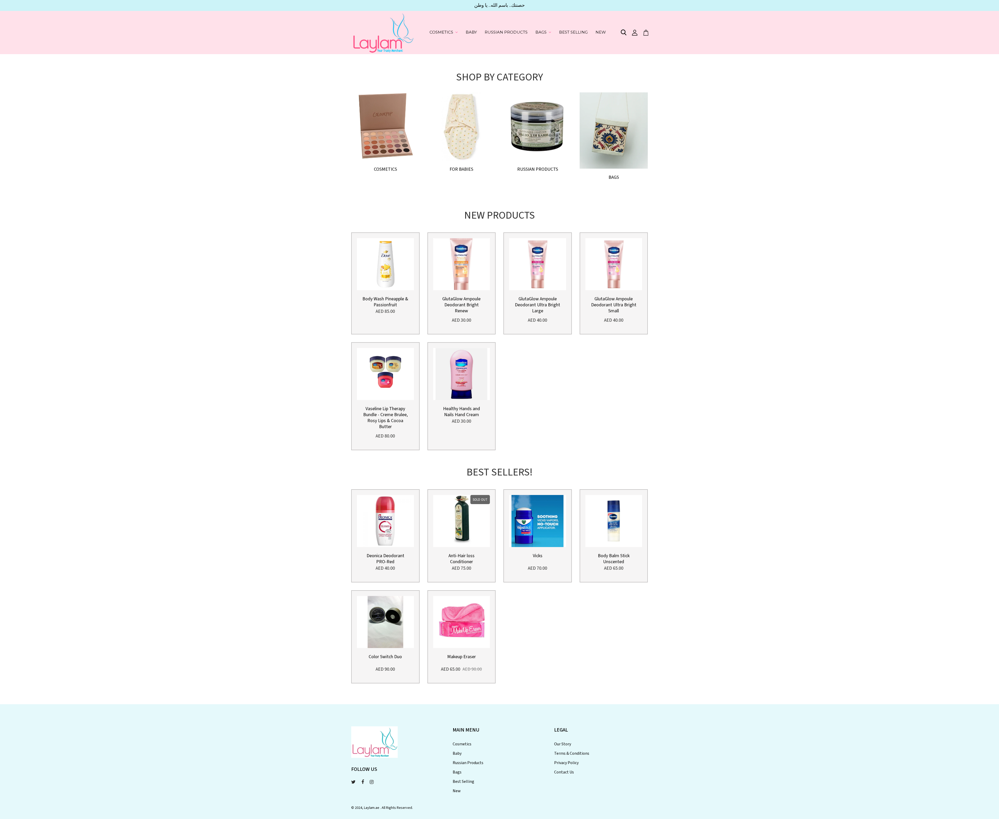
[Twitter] (353, 782)
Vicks (537, 556)
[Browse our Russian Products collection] (537, 126)
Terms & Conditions (571, 753)
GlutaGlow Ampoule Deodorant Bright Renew (461, 305)
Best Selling (573, 32)
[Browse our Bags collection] (614, 130)
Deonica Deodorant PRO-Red (385, 559)
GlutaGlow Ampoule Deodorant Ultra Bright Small (613, 305)
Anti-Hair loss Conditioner (462, 559)
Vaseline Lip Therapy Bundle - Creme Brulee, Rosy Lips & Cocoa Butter (385, 418)
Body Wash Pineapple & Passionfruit (385, 302)
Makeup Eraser (461, 657)
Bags (541, 32)
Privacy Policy (566, 763)
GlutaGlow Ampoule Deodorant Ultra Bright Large (537, 305)
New (600, 32)
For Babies (461, 169)
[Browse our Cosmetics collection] (385, 126)
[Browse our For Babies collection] (461, 126)
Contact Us (564, 772)
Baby (471, 32)
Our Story (562, 744)
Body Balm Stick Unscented (614, 559)
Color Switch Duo (385, 657)
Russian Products (506, 32)
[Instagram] (372, 782)
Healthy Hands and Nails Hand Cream (461, 412)
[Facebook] (362, 782)
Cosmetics (441, 32)
